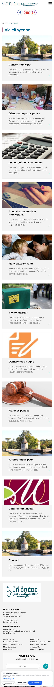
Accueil (2, 23)
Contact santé (8, 639)
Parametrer (21, 683)
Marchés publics (19, 410)
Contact (14, 560)
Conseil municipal (20, 64)
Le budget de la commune (26, 162)
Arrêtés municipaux (21, 459)
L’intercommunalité (21, 508)
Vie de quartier (18, 312)
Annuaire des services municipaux (22, 213)
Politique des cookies (38, 644)
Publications (8, 649)
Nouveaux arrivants (21, 263)
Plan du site (34, 639)
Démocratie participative (24, 113)
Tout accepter (35, 683)
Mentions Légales (37, 649)
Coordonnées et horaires (12, 644)
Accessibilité (35, 647)
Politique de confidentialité (40, 642)
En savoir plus (8, 679)
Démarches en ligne (21, 361)
